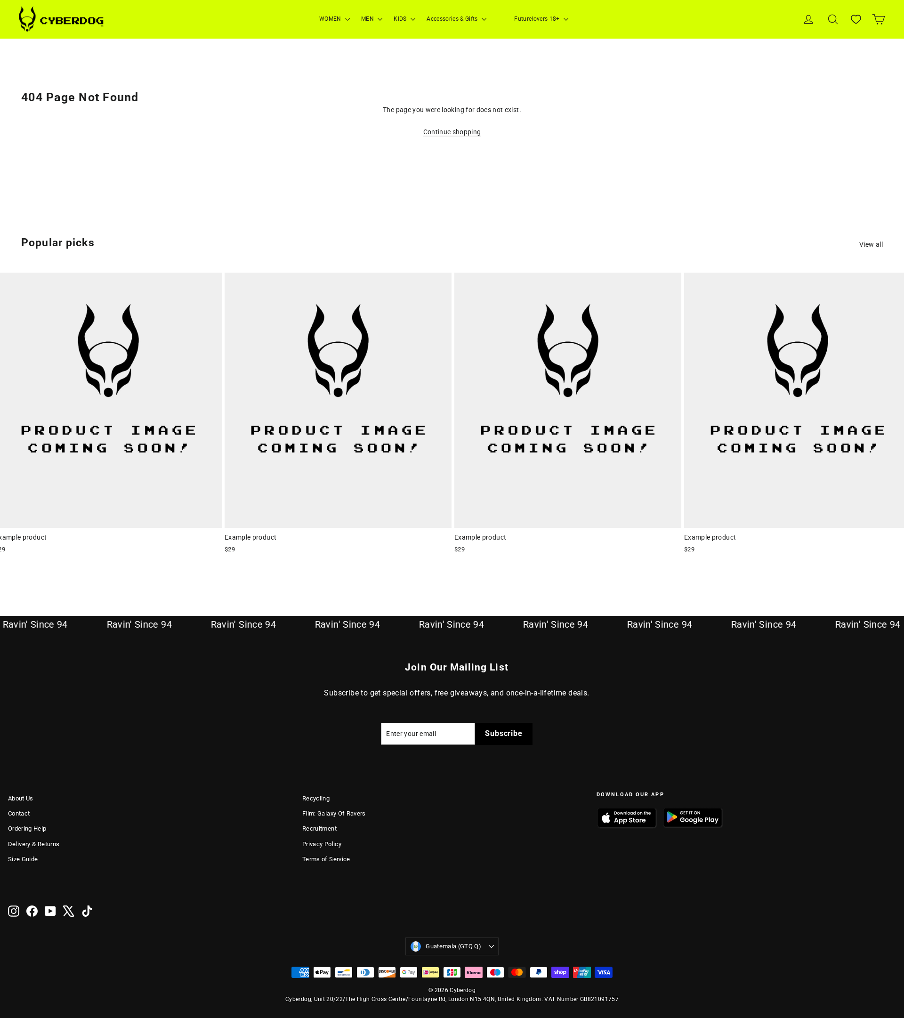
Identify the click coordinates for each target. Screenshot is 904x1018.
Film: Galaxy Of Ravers (334, 813)
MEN (368, 19)
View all (871, 244)
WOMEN (331, 19)
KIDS (401, 19)
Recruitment (319, 828)
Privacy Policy (321, 844)
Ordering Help (27, 828)
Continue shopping (452, 132)
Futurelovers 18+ (537, 19)
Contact (19, 813)
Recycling (316, 798)
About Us (20, 798)
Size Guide (23, 859)
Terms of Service (326, 859)
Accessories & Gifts (453, 19)
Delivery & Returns (33, 844)
